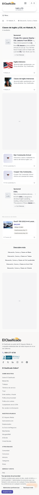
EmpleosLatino (6, 424)
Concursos (5, 454)
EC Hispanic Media (8, 417)
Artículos (5, 457)
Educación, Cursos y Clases (28, 20)
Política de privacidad (9, 398)
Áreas (4, 464)
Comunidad (5, 450)
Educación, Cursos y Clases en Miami (19, 252)
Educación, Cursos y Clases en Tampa (20, 256)
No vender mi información (10, 408)
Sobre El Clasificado (8, 377)
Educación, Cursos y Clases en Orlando (19, 268)
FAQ (3, 473)
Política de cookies (8, 401)
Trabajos (5, 384)
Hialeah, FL (11, 20)
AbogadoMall (6, 434)
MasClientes (6, 431)
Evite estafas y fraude (9, 394)
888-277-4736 (10, 353)
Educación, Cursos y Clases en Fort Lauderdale (20, 260)
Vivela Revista (6, 441)
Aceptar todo (7, 492)
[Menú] (33, 3)
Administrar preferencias (11, 487)
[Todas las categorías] (25, 3)
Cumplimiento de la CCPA (10, 404)
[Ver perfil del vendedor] (5, 222)
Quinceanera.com (7, 421)
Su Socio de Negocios (9, 427)
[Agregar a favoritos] (34, 73)
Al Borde (5, 438)
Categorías (5, 460)
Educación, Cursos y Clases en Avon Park (20, 264)
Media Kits (5, 381)
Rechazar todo (28, 487)
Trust (3, 391)
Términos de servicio (8, 387)
